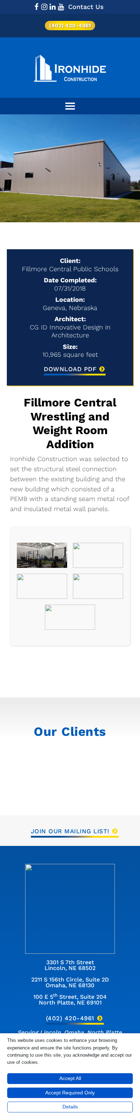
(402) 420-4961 (70, 25)
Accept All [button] (70, 1078)
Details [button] (70, 1107)
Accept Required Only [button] (70, 1092)
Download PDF (70, 369)
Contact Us (86, 6)
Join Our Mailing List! (70, 831)
